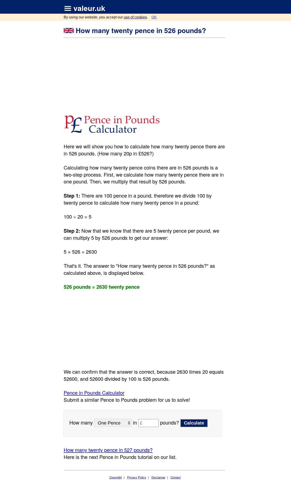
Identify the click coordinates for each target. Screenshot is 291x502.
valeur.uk (89, 8)
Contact (176, 477)
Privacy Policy (136, 477)
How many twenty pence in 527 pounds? (108, 449)
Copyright (115, 477)
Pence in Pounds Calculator (94, 392)
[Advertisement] (145, 72)
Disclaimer (158, 477)
